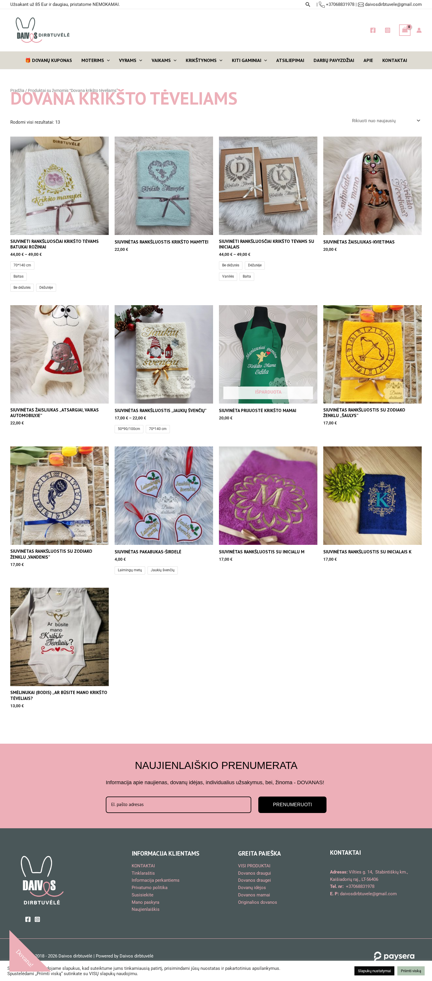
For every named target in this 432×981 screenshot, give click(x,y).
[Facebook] (373, 30)
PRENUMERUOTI (292, 804)
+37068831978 (339, 4)
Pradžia (17, 90)
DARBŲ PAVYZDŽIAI (334, 60)
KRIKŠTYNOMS (201, 60)
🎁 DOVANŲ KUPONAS (48, 60)
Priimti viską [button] (411, 971)
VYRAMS (127, 60)
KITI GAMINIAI (246, 60)
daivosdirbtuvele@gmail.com (393, 4)
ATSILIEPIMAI (290, 60)
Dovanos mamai (254, 895)
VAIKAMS (161, 60)
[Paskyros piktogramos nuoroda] (419, 30)
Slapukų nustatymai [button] (374, 971)
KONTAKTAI (394, 60)
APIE (368, 60)
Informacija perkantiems (156, 880)
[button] (308, 4)
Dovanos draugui (254, 873)
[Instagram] (387, 30)
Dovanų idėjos (252, 887)
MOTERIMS (92, 60)
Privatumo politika (150, 887)
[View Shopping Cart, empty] (405, 30)
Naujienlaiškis (146, 909)
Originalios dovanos (257, 902)
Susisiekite (142, 895)
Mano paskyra (145, 902)
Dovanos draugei (254, 880)
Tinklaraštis (143, 873)
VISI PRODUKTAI (254, 866)
